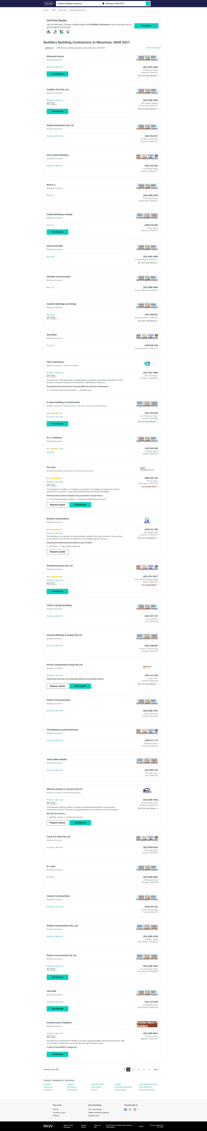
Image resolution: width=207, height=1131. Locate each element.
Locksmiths (48, 1090)
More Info (59, 67)
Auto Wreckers (121, 1090)
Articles (56, 1109)
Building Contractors (55, 60)
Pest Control (72, 1090)
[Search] (148, 3)
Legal (141, 1126)
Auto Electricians (97, 1084)
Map (50, 48)
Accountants (96, 1087)
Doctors (94, 1090)
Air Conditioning (145, 1087)
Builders (118, 1084)
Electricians (48, 1087)
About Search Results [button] (153, 48)
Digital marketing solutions (99, 1112)
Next (155, 1069)
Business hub (94, 1116)
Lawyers (70, 1084)
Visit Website (57, 74)
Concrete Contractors (123, 1087)
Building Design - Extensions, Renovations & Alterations (85, 406)
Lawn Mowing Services (148, 1084)
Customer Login (59, 1112)
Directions (51, 67)
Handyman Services (147, 1090)
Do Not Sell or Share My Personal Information (119, 1126)
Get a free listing (95, 1109)
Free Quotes (146, 26)
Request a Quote (57, 505)
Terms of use (97, 1126)
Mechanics (71, 1087)
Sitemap (56, 1116)
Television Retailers (71, 365)
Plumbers (47, 1084)
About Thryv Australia (68, 1126)
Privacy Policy (84, 1126)
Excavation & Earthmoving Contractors (78, 471)
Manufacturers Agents (72, 793)
